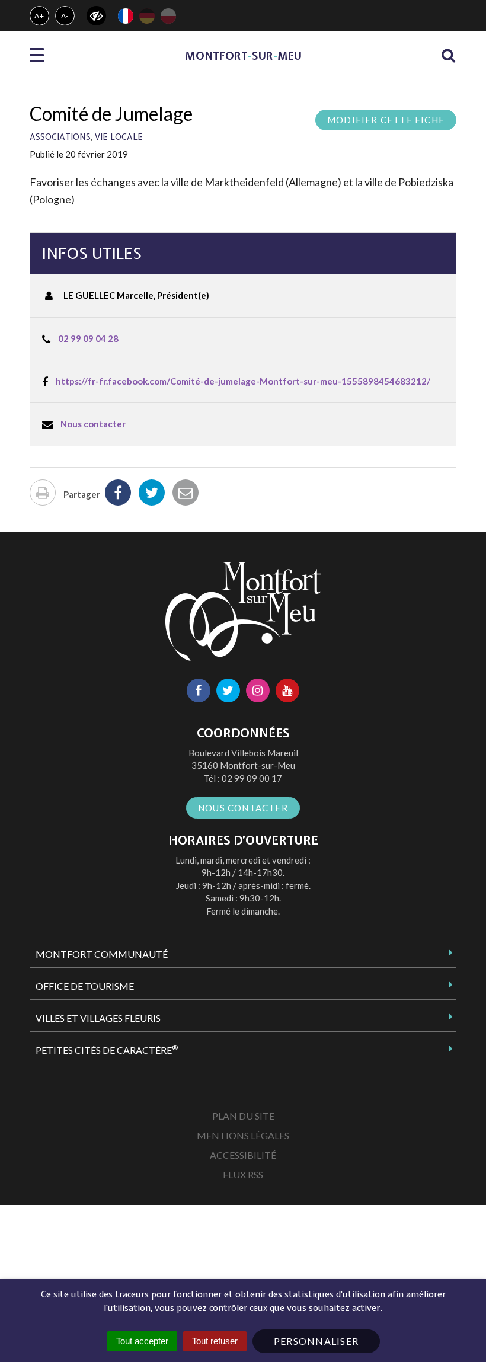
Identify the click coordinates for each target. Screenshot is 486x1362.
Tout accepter (142, 1341)
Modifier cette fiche (386, 119)
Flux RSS (243, 1174)
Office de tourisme (85, 986)
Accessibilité (243, 1154)
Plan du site (243, 1115)
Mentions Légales (243, 1135)
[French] (125, 16)
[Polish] (168, 16)
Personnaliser (316, 1341)
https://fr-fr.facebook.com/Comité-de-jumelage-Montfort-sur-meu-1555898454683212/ (243, 381)
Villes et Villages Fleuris (98, 1018)
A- (65, 15)
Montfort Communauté (102, 954)
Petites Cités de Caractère (107, 1050)
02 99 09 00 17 (252, 778)
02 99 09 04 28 (88, 338)
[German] (147, 16)
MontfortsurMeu (243, 56)
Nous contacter (93, 423)
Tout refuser (215, 1341)
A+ (39, 15)
